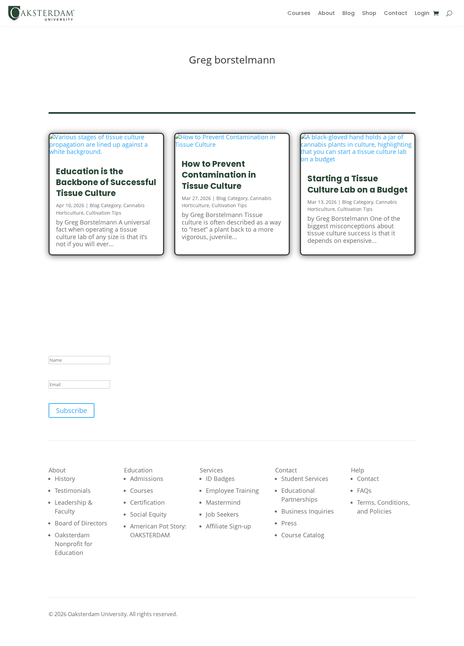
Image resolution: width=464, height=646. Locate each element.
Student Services (304, 478)
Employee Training (232, 490)
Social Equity (148, 514)
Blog (348, 13)
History (65, 478)
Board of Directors (81, 523)
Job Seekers (222, 514)
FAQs (364, 490)
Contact (395, 13)
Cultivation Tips (103, 213)
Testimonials (73, 490)
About (326, 13)
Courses (298, 13)
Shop (369, 13)
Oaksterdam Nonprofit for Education (73, 544)
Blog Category (105, 205)
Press (289, 523)
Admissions (146, 478)
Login (422, 13)
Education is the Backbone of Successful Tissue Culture (106, 182)
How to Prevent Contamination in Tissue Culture (219, 174)
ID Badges (220, 478)
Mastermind (223, 502)
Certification (147, 502)
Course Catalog (302, 535)
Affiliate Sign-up (228, 526)
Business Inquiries (307, 511)
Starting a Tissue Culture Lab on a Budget (357, 184)
